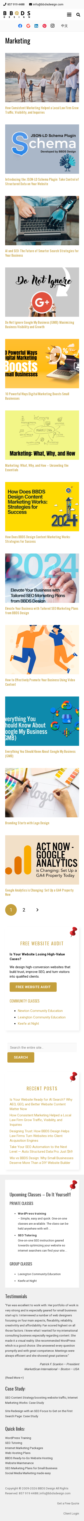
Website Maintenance (19, 1463)
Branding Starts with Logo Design (27, 822)
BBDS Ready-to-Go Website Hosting (29, 1458)
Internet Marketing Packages (24, 1448)
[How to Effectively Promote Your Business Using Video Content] (42, 649)
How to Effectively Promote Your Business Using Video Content (40, 682)
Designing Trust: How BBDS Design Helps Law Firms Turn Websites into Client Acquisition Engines (39, 1136)
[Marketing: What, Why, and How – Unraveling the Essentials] (42, 435)
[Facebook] (20, 26)
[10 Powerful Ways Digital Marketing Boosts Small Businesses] (42, 363)
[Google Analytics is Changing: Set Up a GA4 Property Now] (42, 860)
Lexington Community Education (42, 1017)
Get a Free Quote (68, 1503)
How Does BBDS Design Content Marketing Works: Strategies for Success (37, 539)
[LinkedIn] (36, 26)
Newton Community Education (40, 1011)
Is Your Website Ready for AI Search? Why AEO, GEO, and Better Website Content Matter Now (41, 1104)
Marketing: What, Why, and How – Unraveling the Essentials (37, 467)
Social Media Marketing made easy (28, 1473)
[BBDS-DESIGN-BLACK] (16, 14)
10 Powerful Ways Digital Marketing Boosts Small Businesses (37, 396)
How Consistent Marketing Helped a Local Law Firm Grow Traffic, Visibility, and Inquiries (42, 110)
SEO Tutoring (13, 1443)
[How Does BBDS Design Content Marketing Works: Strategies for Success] (42, 506)
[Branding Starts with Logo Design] (42, 792)
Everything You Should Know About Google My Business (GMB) (40, 753)
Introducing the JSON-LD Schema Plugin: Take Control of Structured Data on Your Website (42, 181)
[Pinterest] (44, 26)
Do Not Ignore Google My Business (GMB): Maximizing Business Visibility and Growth (39, 324)
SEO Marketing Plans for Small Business (31, 1468)
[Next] (37, 910)
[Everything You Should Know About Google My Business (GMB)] (42, 721)
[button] (69, 14)
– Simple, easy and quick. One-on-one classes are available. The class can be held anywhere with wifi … (43, 1223)
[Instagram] (52, 26)
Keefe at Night (28, 1024)
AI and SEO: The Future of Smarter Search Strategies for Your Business (42, 253)
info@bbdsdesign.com (55, 1493)
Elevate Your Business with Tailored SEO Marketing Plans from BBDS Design (41, 610)
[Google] (28, 26)
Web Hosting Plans (17, 1453)
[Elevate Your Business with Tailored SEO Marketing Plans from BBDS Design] (42, 578)
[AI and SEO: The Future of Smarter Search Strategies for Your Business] (42, 220)
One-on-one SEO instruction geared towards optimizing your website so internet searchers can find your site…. (42, 1245)
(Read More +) (14, 1377)
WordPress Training (18, 1438)
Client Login (71, 1513)
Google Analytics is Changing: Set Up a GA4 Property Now (39, 892)
